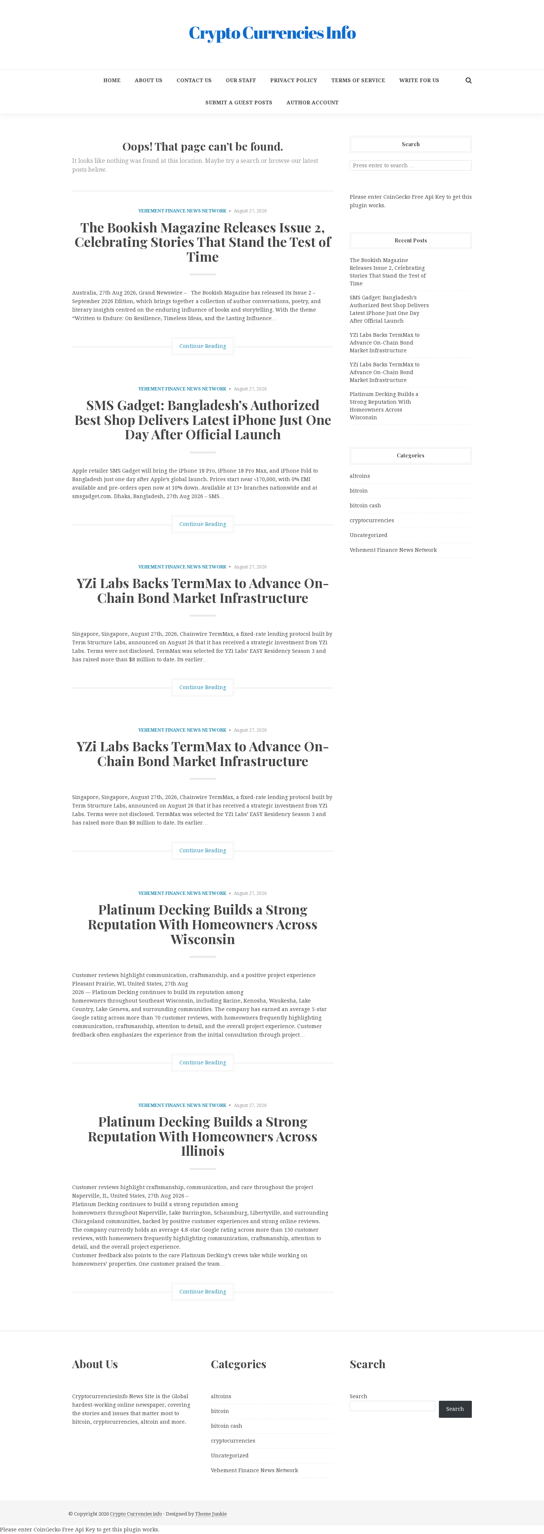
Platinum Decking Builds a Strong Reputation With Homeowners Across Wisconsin (203, 923)
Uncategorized (368, 535)
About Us (148, 80)
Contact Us (194, 80)
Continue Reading (202, 346)
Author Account (312, 102)
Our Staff (241, 80)
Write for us (419, 80)
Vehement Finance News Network (182, 211)
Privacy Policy (293, 80)
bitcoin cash (365, 505)
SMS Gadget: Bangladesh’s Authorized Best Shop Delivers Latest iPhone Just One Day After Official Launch (202, 419)
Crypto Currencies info (136, 1514)
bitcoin (359, 491)
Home (112, 80)
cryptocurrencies (372, 520)
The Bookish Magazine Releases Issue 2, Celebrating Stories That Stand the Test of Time (202, 241)
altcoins (360, 476)
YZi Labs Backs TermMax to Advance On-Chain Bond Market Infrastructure (203, 590)
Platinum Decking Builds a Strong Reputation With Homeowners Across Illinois (203, 1135)
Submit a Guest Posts (238, 102)
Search (358, 1396)
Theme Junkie (211, 1514)
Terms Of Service (358, 80)
